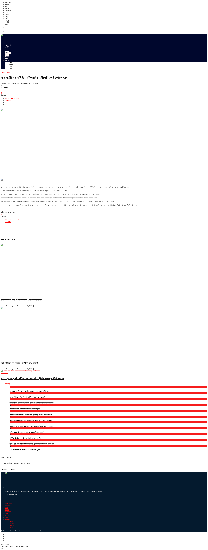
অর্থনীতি (7, 22)
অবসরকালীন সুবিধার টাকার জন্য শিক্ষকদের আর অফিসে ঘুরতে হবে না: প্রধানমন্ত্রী (31, 420)
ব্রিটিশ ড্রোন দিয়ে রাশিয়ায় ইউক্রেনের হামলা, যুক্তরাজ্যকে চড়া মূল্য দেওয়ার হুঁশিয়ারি (32, 444)
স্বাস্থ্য (6, 59)
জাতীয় (6, 6)
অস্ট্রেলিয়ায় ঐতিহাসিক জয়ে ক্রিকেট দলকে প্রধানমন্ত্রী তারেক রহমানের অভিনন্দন (31, 415)
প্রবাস (6, 16)
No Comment (10, 469)
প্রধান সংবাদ (8, 2)
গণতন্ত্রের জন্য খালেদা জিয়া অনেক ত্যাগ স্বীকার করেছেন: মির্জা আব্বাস (32, 378)
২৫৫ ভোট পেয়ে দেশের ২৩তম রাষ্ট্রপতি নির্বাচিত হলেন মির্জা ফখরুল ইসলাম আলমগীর (31, 426)
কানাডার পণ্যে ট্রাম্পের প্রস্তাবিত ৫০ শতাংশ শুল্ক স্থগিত (25, 450)
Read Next (4, 373)
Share (3, 469)
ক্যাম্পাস (7, 20)
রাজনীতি (7, 4)
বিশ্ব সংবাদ (8, 10)
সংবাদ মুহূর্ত (4, 83)
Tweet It (8, 100)
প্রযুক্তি (7, 18)
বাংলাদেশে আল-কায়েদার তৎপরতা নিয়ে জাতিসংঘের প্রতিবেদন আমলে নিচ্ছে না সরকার (31, 403)
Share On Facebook (12, 99)
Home (3, 72)
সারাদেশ (7, 8)
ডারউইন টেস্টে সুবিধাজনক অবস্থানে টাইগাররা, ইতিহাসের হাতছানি (27, 432)
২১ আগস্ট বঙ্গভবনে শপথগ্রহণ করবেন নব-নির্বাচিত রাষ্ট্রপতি (25, 409)
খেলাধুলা (7, 14)
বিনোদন (7, 12)
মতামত (7, 24)
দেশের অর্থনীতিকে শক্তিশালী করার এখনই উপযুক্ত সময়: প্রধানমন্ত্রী (19, 363)
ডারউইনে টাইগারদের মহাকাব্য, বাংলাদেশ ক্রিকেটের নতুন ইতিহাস (26, 438)
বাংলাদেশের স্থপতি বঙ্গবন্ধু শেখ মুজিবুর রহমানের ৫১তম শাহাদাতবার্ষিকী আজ (21, 300)
